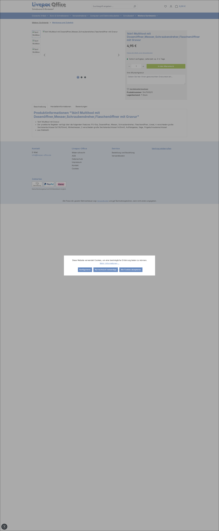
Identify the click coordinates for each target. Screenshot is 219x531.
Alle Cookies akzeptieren (131, 270)
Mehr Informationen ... (109, 263)
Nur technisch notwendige (105, 270)
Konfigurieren (85, 270)
